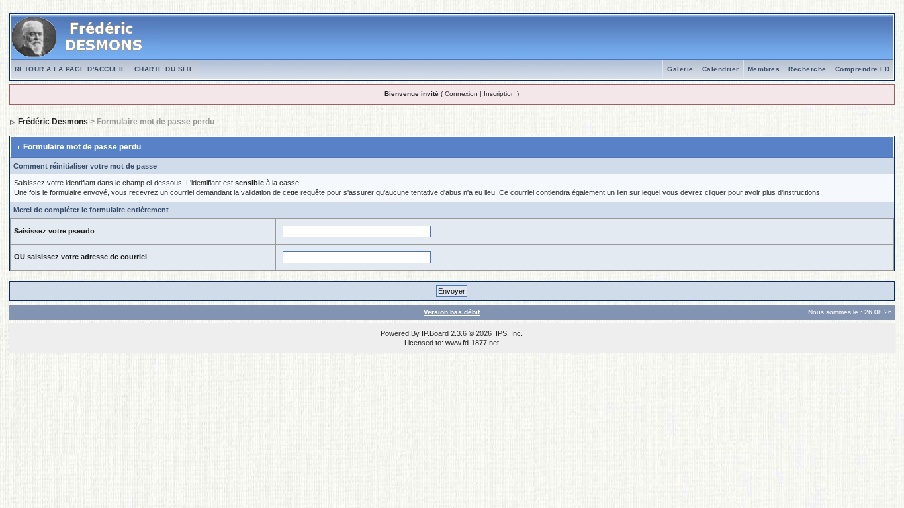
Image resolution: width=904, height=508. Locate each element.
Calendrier (720, 69)
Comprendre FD (862, 69)
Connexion (461, 93)
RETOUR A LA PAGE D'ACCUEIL (70, 69)
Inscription (499, 93)
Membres (764, 69)
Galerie (680, 69)
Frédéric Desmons (53, 121)
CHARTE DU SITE (164, 69)
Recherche (807, 69)
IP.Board (435, 333)
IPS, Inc (508, 333)
